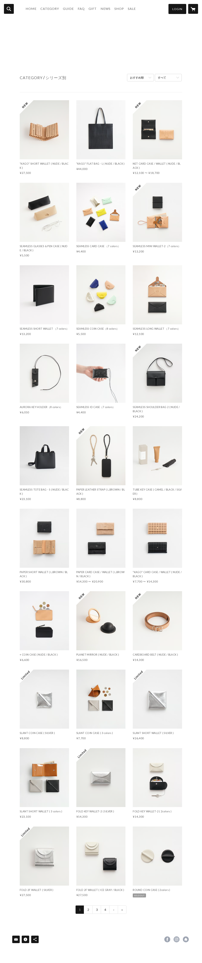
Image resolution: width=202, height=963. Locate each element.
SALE (132, 8)
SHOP (119, 8)
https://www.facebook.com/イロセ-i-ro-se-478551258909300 (167, 939)
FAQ (81, 8)
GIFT (93, 8)
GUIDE (68, 8)
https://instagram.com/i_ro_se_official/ (177, 939)
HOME (31, 8)
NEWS (105, 8)
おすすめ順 (137, 77)
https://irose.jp (186, 939)
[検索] (9, 9)
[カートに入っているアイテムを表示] (193, 9)
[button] (177, 9)
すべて (162, 77)
